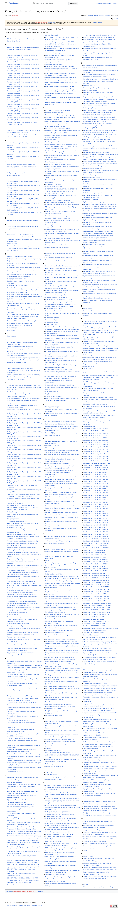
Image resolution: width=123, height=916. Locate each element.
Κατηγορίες (9, 891)
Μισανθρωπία (49, 702)
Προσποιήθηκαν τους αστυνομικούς (94, 244)
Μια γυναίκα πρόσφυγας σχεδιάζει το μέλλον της (59, 686)
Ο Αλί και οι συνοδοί (51, 789)
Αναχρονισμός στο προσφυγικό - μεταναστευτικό (22, 547)
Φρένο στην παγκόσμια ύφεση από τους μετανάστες (99, 843)
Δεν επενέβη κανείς (13, 885)
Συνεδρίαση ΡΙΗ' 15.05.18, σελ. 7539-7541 (96, 587)
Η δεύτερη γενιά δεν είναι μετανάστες (56, 297)
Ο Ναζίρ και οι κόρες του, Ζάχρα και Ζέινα (57, 811)
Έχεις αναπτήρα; (12, 327)
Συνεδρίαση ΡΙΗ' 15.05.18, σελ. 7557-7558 (96, 601)
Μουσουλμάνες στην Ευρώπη (54, 715)
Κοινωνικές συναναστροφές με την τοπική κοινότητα (61, 506)
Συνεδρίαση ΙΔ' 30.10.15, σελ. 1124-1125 (95, 438)
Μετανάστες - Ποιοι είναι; (52, 619)
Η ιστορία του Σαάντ (51, 324)
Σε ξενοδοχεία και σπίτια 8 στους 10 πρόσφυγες (97, 346)
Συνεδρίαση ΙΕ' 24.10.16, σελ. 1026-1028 (95, 442)
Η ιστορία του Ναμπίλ (51, 322)
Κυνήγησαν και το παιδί (52, 526)
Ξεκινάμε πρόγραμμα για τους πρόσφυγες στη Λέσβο (61, 777)
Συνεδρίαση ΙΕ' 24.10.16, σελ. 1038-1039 (95, 449)
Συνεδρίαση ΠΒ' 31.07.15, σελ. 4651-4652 (96, 578)
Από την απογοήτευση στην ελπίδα (17, 617)
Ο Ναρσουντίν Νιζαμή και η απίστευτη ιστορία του (60, 814)
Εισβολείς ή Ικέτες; (50, 139)
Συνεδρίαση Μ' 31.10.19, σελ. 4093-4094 (95, 532)
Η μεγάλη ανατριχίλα (51, 333)
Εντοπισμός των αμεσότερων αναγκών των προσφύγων (62, 204)
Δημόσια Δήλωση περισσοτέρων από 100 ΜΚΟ (59, 42)
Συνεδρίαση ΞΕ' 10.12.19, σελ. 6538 (94, 550)
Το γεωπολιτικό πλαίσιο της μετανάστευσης (96, 737)
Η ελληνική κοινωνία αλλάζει (53, 308)
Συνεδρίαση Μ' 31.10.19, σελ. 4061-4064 (95, 516)
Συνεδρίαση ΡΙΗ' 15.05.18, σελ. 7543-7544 (96, 589)
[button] (5, 3)
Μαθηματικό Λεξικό (51, 587)
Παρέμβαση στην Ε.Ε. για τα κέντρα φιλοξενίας (97, 114)
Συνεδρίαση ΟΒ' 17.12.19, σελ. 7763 (94, 555)
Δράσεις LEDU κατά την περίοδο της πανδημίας (59, 66)
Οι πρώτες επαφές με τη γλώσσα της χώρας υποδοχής (100, 37)
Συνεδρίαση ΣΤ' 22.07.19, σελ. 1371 (94, 619)
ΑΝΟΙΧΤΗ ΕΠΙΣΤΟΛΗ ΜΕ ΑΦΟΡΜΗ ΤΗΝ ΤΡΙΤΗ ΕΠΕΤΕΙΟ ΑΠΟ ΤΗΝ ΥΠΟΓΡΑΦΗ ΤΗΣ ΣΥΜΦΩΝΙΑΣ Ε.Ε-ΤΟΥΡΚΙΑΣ (24, 585)
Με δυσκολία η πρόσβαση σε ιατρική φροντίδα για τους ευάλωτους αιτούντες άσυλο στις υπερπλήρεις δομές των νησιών (62, 599)
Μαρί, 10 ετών (49, 594)
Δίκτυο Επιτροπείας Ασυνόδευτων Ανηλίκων (20, 804)
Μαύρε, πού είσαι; (50, 567)
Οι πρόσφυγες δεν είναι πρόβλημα (55, 881)
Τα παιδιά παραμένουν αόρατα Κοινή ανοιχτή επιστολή (99, 688)
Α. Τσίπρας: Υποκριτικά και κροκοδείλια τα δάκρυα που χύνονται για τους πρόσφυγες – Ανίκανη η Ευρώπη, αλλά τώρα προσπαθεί (24, 387)
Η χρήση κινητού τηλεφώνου (53, 394)
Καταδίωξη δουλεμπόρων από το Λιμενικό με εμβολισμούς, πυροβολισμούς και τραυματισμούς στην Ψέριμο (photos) (61, 483)
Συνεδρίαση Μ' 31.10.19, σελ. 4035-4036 (95, 493)
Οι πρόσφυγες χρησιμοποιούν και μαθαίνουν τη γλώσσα (100, 35)
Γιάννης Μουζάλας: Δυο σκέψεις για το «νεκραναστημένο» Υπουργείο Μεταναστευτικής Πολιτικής (21, 723)
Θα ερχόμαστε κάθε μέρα (52, 406)
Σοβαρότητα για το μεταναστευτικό (93, 355)
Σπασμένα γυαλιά (88, 366)
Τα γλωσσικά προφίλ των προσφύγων (94, 672)
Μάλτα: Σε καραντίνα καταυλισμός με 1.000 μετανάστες (62, 549)
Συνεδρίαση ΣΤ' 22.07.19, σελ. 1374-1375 (96, 621)
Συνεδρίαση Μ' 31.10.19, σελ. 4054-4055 (95, 504)
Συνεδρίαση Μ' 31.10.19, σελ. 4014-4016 (95, 474)
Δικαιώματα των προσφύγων (54, 64)
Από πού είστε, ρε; (12, 614)
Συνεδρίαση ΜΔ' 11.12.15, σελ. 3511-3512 (96, 541)
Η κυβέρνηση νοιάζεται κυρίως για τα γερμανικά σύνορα (62, 329)
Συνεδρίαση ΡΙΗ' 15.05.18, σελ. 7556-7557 (96, 598)
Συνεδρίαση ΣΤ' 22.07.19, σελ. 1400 (94, 623)
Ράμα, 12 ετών (87, 308)
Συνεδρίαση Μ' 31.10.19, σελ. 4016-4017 (95, 477)
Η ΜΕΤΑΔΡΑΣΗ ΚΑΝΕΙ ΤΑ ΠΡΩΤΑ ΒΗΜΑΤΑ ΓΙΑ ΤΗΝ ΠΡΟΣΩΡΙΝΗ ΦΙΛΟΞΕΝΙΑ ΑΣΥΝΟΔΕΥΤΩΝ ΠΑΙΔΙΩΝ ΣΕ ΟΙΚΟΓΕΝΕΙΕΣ (62, 338)
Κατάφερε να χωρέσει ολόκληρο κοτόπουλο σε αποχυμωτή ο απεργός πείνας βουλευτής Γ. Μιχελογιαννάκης (59, 472)
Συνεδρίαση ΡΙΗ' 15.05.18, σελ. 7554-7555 (96, 594)
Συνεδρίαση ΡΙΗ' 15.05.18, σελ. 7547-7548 (96, 591)
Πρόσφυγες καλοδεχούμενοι (91, 220)
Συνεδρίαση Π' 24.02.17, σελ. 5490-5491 (95, 571)
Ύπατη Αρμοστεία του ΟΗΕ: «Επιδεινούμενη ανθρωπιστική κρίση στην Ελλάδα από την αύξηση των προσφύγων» (23, 370)
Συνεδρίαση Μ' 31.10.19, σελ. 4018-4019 (95, 479)
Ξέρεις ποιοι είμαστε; (51, 774)
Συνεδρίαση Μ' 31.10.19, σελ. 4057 (94, 511)
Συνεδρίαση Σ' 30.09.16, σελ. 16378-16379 (96, 607)
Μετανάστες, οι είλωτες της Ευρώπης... (57, 628)
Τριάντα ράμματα (88, 791)
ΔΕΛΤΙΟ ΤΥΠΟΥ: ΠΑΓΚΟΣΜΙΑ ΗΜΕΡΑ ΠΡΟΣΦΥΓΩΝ (23, 878)
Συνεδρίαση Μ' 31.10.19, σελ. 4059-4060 (95, 513)
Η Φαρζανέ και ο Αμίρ (51, 391)
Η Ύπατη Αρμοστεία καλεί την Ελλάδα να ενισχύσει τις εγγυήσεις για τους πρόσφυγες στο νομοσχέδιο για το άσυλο (61, 277)
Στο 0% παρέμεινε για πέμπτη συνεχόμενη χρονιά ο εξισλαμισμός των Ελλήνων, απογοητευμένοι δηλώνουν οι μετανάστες (100, 384)
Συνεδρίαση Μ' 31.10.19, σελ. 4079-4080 (95, 520)
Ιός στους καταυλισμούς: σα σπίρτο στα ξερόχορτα (60, 421)
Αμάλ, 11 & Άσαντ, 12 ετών (15, 503)
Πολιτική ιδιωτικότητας (11, 905)
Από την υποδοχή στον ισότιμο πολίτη (18, 623)
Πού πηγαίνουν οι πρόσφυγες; (92, 168)
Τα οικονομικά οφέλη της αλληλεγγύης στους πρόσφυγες (100, 685)
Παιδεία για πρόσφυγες (90, 108)
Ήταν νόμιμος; (11, 336)
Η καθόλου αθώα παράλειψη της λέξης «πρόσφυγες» (61, 327)
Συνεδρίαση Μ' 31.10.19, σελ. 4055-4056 (95, 506)
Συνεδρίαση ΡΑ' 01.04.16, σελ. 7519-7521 (96, 582)
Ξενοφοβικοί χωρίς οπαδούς (53, 779)
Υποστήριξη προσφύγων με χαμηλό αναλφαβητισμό (99, 806)
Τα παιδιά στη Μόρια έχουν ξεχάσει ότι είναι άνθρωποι (99, 690)
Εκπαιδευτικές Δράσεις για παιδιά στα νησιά (58, 164)
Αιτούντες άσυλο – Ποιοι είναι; (16, 396)
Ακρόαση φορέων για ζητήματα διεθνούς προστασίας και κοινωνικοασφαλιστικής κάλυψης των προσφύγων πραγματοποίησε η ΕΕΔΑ (24, 401)
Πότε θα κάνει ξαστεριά (90, 90)
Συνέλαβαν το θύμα (89, 426)
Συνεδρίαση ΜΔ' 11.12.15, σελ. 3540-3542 (96, 543)
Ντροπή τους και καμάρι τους (54, 766)
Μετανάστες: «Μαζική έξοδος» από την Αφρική (59, 630)
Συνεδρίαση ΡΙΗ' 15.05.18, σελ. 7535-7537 (96, 584)
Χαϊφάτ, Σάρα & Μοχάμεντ (91, 861)
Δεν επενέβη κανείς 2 (51, 35)
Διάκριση (40, 891)
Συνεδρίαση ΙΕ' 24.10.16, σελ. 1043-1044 (95, 458)
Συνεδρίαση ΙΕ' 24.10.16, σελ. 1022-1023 (95, 440)
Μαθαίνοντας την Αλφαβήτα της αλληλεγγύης (58, 581)
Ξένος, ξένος (49, 772)
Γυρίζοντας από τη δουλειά (15, 771)
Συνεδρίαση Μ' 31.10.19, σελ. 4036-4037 (95, 495)
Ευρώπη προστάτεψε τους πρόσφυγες (57, 247)
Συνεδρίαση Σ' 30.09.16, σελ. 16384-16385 (96, 610)
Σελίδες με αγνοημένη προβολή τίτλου (24, 891)
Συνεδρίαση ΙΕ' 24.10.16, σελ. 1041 (94, 454)
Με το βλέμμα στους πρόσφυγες (55, 612)
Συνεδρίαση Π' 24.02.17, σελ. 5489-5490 (95, 568)
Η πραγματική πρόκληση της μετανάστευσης (58, 369)
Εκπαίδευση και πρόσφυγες (53, 162)
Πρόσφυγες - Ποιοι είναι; (90, 199)
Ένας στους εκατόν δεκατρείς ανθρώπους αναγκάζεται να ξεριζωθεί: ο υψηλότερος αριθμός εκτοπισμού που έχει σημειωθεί (24, 299)
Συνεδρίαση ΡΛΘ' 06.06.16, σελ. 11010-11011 (97, 603)
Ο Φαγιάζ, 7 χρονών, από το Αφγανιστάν (57, 832)
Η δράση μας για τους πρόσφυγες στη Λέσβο (58, 299)
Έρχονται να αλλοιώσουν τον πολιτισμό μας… (21, 325)
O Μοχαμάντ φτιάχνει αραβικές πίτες (18, 173)
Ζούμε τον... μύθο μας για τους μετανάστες (58, 260)
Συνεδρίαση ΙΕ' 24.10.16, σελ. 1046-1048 (95, 461)
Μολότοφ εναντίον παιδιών (53, 708)
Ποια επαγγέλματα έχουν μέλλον (93, 175)
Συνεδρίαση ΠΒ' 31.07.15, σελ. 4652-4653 (96, 580)
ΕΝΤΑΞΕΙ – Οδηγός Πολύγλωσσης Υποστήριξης (59, 202)
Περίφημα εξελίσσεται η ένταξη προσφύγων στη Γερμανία (100, 154)
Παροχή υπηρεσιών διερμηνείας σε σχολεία (96, 152)
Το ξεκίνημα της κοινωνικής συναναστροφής (96, 760)
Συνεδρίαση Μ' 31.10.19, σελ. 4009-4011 (95, 472)
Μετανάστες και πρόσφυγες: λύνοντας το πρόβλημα (61, 625)
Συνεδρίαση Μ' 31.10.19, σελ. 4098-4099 (95, 536)
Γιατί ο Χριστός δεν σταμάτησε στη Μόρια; (19, 738)
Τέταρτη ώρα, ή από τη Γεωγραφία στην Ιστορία (97, 670)
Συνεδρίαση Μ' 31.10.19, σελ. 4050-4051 (95, 502)
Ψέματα (85, 884)
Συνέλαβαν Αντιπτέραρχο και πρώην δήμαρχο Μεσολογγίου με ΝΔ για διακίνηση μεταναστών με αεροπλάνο (98, 422)
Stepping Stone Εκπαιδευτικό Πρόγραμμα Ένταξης (22, 220)
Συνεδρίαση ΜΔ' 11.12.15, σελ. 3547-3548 (96, 548)
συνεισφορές (51, 22)
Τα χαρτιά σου (87, 701)
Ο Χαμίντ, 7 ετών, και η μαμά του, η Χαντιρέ (58, 836)
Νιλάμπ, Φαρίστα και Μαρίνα (53, 764)
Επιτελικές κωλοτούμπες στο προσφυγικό (57, 238)
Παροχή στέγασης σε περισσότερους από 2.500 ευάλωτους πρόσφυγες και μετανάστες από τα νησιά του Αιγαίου (100, 148)
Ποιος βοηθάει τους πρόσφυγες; (93, 177)
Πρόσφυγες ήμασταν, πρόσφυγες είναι (95, 202)
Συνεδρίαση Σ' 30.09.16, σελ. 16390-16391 (96, 614)
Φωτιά (85, 850)
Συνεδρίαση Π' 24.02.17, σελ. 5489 (94, 566)
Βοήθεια (116, 18)
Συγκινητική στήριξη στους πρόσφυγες (95, 404)
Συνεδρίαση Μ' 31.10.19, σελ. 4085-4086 (95, 522)
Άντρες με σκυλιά (12, 243)
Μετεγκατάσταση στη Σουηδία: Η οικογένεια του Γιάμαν (61, 650)
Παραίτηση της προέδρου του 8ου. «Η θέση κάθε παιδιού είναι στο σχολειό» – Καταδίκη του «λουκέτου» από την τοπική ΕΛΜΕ (99, 126)
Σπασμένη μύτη (88, 368)
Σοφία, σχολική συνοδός (90, 364)
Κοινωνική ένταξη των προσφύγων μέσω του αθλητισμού (62, 508)
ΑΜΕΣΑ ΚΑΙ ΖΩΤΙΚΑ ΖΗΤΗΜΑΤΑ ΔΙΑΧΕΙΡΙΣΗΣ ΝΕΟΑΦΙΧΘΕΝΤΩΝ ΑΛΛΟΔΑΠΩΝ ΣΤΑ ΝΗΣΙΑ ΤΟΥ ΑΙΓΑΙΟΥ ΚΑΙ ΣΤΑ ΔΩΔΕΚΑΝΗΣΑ (22, 508)
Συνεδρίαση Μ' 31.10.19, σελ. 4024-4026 (95, 488)
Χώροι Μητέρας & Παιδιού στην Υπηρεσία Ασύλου (98, 858)
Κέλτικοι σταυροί (50, 448)
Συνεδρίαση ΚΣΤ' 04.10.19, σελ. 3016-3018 (96, 465)
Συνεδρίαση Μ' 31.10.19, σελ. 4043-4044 (95, 497)
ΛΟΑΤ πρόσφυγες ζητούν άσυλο (55, 543)
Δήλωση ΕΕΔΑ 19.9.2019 (14, 782)
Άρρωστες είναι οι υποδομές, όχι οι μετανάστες (21, 246)
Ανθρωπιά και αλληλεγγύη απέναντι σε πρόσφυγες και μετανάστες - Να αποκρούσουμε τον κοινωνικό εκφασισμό (23, 561)
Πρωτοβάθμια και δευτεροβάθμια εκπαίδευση (97, 298)
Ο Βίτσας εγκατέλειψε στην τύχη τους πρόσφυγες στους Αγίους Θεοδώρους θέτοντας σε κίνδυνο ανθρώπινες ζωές (62, 794)
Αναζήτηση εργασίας (13, 519)
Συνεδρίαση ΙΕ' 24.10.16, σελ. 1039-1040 (95, 451)
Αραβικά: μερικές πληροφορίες (16, 637)
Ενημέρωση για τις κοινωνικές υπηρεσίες (57, 200)
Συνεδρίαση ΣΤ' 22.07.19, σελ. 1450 (94, 626)
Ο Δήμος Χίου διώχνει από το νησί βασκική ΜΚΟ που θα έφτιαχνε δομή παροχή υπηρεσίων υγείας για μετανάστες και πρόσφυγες (62, 801)
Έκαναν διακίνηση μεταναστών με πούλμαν (20, 256)
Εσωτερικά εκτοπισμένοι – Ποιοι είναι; (56, 245)
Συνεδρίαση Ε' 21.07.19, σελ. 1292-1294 (95, 428)
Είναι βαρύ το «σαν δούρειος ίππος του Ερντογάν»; (60, 115)
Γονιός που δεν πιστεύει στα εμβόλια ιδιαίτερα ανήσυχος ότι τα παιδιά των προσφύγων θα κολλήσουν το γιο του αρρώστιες (24, 756)
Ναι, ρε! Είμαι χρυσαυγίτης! (53, 750)
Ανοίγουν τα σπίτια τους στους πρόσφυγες (20, 568)
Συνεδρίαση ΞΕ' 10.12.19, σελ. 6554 (94, 552)
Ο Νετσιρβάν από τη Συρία (53, 816)
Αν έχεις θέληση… (12, 512)
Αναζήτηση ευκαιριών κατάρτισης (17, 521)
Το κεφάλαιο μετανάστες (90, 748)
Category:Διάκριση (98, 22)
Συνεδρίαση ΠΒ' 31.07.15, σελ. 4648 (94, 573)
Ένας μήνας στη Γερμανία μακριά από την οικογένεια (23, 294)
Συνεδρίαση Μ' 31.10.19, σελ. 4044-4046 (95, 499)
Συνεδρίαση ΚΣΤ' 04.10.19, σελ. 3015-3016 (96, 463)
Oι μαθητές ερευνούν (13, 175)
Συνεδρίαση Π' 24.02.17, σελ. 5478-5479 (95, 559)
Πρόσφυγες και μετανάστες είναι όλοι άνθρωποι (97, 217)
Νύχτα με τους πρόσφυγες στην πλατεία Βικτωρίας (60, 741)
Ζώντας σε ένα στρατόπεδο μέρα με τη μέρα (58, 257)
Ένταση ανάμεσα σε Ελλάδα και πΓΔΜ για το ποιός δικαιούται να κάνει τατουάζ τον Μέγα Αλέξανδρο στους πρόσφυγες (23, 310)
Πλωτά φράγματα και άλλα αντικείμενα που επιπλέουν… (100, 161)
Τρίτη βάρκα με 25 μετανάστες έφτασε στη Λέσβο (98, 789)
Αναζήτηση (73, 3)
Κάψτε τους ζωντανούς (52, 445)
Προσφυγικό (87, 269)
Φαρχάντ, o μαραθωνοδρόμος (92, 830)
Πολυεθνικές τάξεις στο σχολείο (92, 193)
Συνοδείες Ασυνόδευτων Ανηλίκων (93, 632)
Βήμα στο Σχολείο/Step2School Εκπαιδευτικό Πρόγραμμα (24, 665)
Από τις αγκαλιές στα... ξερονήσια (17, 626)
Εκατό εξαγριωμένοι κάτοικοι (53, 142)
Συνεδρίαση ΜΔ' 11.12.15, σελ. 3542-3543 (96, 545)
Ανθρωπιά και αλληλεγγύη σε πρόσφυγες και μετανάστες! (24, 565)
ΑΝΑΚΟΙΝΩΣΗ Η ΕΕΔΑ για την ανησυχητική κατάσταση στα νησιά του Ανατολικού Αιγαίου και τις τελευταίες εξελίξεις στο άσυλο (23, 530)
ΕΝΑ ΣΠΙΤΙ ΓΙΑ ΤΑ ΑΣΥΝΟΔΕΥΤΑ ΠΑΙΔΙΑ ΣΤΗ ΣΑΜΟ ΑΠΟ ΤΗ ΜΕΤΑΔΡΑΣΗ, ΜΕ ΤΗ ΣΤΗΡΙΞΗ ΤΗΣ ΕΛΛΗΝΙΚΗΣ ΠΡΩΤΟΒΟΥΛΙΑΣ (61, 191)
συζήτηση (44, 22)
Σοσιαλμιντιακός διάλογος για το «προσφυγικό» (97, 361)
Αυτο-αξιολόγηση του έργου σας (17, 650)
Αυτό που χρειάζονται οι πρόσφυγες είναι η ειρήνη (22, 648)
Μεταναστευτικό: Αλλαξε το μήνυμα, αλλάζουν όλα (60, 639)
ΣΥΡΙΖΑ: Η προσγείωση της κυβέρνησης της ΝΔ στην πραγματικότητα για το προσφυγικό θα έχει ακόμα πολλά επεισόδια (100, 644)
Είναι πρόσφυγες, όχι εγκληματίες (55, 126)
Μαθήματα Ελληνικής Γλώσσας (54, 574)
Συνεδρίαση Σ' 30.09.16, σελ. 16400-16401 (96, 617)
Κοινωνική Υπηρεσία (51, 510)
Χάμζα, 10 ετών (88, 856)
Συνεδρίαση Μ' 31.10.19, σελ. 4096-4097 (95, 534)
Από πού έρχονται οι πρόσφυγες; (17, 612)
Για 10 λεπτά (11, 727)
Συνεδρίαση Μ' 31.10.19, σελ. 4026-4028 (95, 490)
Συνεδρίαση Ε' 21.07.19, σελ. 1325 (94, 431)
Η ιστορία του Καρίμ (51, 320)
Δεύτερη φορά (11, 811)
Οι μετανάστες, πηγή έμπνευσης (55, 874)
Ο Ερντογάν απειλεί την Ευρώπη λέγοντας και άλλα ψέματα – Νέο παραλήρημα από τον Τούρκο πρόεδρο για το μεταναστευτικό (62, 807)
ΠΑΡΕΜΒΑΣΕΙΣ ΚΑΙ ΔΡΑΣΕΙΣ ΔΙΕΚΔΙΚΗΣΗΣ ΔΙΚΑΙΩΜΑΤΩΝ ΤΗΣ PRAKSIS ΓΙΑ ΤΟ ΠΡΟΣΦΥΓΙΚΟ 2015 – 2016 (99, 141)
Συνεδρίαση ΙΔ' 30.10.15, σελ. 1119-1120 (95, 433)
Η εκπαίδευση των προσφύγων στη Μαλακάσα (59, 302)
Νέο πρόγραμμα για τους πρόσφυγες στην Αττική (60, 739)
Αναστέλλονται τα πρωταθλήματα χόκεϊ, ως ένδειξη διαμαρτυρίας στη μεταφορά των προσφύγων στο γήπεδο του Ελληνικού (22, 543)
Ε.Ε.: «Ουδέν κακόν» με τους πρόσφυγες (57, 110)
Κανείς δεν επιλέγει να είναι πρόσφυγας (57, 463)
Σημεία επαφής (87, 352)
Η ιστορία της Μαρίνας (52, 317)
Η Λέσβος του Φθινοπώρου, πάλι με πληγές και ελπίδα (61, 331)
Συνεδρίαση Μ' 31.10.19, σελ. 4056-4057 (95, 509)
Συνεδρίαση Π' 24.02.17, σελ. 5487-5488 (95, 564)
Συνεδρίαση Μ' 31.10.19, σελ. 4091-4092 (95, 529)
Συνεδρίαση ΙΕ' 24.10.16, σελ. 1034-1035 (95, 445)
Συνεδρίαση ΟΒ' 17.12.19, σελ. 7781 (94, 557)
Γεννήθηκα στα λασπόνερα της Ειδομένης (19, 696)
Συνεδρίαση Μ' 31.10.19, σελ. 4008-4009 (95, 470)
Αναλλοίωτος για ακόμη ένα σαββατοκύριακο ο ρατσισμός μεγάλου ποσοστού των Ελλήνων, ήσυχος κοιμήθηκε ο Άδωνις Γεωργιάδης (23, 536)
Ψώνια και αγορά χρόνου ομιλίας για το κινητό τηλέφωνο (100, 887)
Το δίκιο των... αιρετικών (90, 739)
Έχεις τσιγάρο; (11, 330)
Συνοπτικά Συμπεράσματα (91, 635)
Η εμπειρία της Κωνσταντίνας (54, 311)
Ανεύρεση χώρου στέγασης (15, 550)
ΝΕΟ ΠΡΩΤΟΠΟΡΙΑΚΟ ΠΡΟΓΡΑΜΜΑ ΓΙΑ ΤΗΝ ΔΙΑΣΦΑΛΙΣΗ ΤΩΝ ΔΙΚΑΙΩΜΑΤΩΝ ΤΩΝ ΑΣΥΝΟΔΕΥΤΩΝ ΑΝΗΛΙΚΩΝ (62, 755)
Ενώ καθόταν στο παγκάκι (53, 184)
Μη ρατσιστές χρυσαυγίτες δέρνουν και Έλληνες (59, 657)
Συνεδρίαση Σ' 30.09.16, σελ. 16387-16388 (96, 612)
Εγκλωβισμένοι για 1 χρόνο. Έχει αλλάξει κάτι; (59, 128)
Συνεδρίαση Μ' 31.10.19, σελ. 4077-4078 (95, 518)
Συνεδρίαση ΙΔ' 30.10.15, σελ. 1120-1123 (95, 435)
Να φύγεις (48, 748)
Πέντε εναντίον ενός (89, 85)
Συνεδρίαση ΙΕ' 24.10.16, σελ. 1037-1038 (95, 447)
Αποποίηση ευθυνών (36, 905)
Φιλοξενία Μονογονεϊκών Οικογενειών (94, 841)
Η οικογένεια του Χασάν (52, 349)
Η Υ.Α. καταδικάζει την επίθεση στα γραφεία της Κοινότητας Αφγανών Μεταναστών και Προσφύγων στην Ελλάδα (62, 387)
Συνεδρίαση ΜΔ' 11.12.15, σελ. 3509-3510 (96, 539)
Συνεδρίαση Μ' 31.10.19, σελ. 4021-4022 (95, 486)
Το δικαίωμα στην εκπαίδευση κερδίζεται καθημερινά (99, 742)
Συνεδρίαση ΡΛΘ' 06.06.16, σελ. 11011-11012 (97, 605)
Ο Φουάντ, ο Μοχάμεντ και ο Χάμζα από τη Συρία (60, 834)
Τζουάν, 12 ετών (88, 717)
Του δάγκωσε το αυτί (89, 773)
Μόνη (47, 560)
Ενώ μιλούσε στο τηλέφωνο (53, 186)
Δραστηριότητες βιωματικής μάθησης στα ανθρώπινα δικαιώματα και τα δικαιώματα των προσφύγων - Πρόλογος (61, 93)
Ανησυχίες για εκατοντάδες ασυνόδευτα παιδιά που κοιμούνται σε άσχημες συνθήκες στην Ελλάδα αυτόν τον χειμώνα (24, 554)
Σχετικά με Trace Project (24, 905)
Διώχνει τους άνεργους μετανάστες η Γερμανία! (59, 53)
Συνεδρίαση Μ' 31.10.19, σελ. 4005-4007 (95, 467)
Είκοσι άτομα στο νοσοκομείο (54, 112)
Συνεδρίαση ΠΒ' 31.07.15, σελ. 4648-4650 (96, 575)
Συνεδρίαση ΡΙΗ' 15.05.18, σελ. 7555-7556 (96, 596)
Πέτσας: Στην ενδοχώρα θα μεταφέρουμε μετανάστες (99, 88)
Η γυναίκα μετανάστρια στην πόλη (55, 295)
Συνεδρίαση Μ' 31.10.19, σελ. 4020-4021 (95, 483)
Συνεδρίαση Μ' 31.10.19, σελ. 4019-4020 (95, 481)
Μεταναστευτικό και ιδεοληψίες (54, 632)
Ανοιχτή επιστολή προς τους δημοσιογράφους (21, 581)
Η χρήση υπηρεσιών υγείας (53, 396)
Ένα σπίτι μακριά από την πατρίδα (17, 285)
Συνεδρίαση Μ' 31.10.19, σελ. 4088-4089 (95, 525)
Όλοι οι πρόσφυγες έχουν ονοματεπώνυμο (20, 346)
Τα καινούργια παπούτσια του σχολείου (95, 683)
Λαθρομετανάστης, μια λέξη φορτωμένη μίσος (59, 541)
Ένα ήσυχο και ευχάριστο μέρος (16, 278)
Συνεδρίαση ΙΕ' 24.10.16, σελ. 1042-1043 (95, 456)
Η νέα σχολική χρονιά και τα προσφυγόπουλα (59, 347)
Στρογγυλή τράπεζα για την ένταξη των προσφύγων (98, 397)
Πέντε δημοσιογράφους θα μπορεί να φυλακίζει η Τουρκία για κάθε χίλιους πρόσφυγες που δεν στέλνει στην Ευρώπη (100, 81)
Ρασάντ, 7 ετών (88, 311)
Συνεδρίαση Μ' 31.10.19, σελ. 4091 (94, 527)
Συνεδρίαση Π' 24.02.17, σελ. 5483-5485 (95, 561)
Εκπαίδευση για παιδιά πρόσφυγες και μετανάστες (60, 159)
